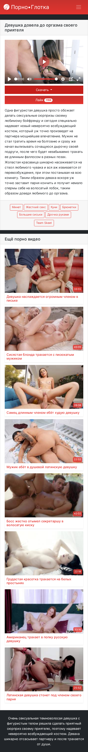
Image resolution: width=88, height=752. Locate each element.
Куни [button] (54, 207)
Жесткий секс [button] (36, 207)
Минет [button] (16, 207)
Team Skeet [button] (44, 223)
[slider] (15, 79)
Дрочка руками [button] (58, 214)
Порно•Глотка (29, 7)
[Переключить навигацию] (78, 7)
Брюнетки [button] (69, 207)
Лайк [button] (43, 100)
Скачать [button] (43, 90)
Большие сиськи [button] (30, 214)
